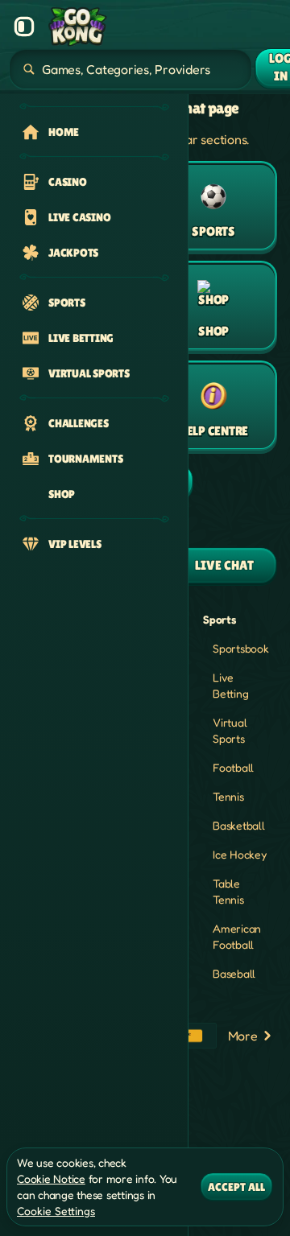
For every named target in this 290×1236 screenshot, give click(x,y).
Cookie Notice (51, 1178)
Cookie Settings (56, 1211)
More (243, 1036)
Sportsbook (241, 648)
